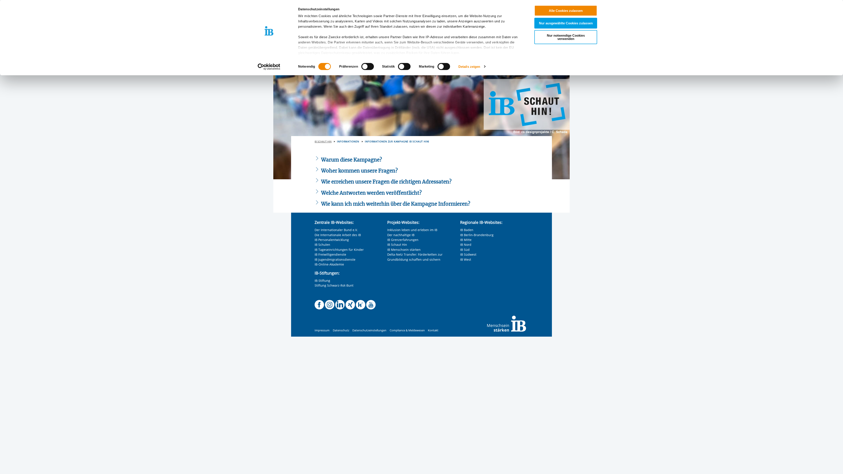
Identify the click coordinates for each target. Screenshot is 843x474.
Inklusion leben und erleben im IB (412, 230)
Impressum (322, 330)
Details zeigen (469, 66)
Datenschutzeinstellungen (369, 330)
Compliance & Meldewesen (407, 330)
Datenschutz (341, 330)
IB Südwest (468, 254)
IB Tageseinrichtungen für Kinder (339, 250)
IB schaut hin (323, 141)
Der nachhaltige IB (400, 235)
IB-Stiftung (322, 280)
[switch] (367, 66)
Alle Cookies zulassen (566, 11)
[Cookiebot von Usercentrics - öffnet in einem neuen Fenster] (269, 66)
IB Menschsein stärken (404, 250)
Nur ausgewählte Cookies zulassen (566, 23)
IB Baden (466, 230)
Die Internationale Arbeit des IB (338, 235)
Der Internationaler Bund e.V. (336, 230)
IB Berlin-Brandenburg (477, 235)
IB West (465, 259)
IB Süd (465, 250)
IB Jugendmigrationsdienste (335, 259)
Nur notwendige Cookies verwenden (566, 37)
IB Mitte (466, 240)
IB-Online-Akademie (329, 264)
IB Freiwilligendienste (330, 254)
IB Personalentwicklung (332, 240)
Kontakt (433, 330)
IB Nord (465, 244)
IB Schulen (322, 244)
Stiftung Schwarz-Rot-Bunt (334, 285)
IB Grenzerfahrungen (402, 240)
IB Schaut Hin (397, 244)
